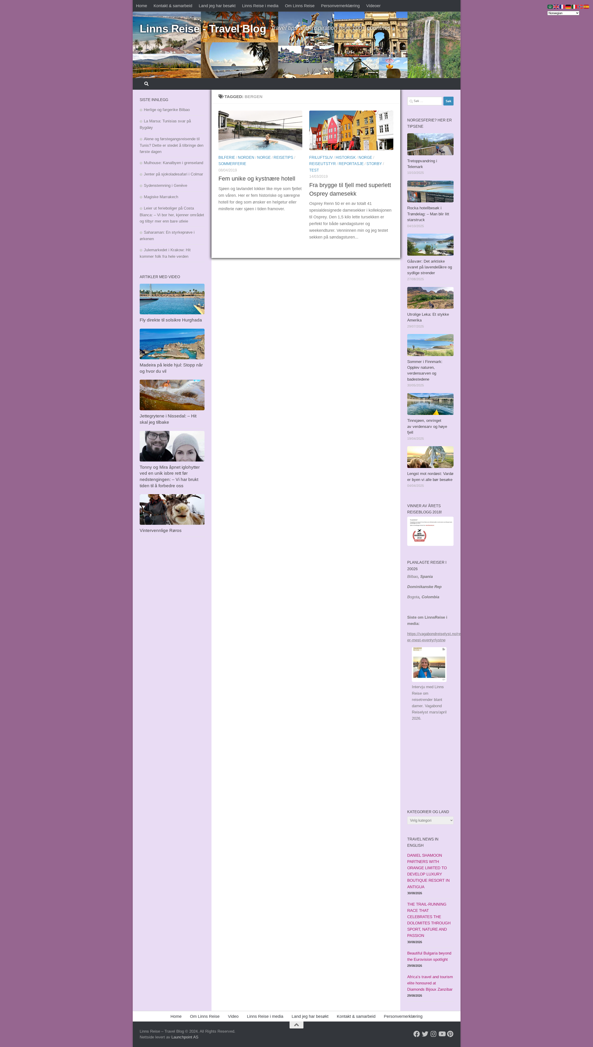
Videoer (373, 5)
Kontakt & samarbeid (173, 5)
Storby (374, 164)
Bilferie (226, 157)
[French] (562, 6)
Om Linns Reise (300, 5)
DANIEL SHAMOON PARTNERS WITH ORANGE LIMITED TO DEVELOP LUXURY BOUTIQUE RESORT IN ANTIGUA (428, 871)
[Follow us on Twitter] (425, 1034)
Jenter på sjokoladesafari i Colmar (173, 174)
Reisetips (283, 157)
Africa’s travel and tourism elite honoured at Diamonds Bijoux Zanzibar (430, 983)
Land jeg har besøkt (217, 5)
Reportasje (351, 164)
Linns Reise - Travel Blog (203, 28)
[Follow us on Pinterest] (450, 1034)
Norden (246, 157)
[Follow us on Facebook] (416, 1034)
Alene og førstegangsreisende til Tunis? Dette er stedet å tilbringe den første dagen (171, 145)
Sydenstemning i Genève (166, 185)
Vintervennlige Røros (161, 530)
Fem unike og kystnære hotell (256, 178)
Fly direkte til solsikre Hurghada (171, 320)
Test (314, 170)
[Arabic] (550, 6)
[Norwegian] (580, 6)
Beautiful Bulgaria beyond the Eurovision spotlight (429, 956)
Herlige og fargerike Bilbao (167, 110)
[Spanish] (587, 6)
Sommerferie (232, 164)
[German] (568, 6)
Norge (264, 157)
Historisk (346, 157)
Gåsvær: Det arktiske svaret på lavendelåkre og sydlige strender (429, 267)
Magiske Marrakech (161, 197)
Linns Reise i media (260, 5)
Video (233, 1016)
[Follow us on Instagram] (433, 1034)
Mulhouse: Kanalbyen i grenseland (173, 163)
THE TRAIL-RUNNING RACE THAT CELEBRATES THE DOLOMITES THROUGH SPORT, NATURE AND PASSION (429, 920)
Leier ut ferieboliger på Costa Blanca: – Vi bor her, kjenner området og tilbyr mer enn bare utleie (172, 214)
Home (141, 5)
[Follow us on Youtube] (441, 1034)
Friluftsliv (321, 157)
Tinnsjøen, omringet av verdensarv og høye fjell (427, 426)
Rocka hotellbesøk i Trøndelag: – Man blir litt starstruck (428, 214)
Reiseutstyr (322, 164)
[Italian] (574, 6)
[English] (556, 6)
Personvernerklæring (340, 5)
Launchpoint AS (184, 1037)
